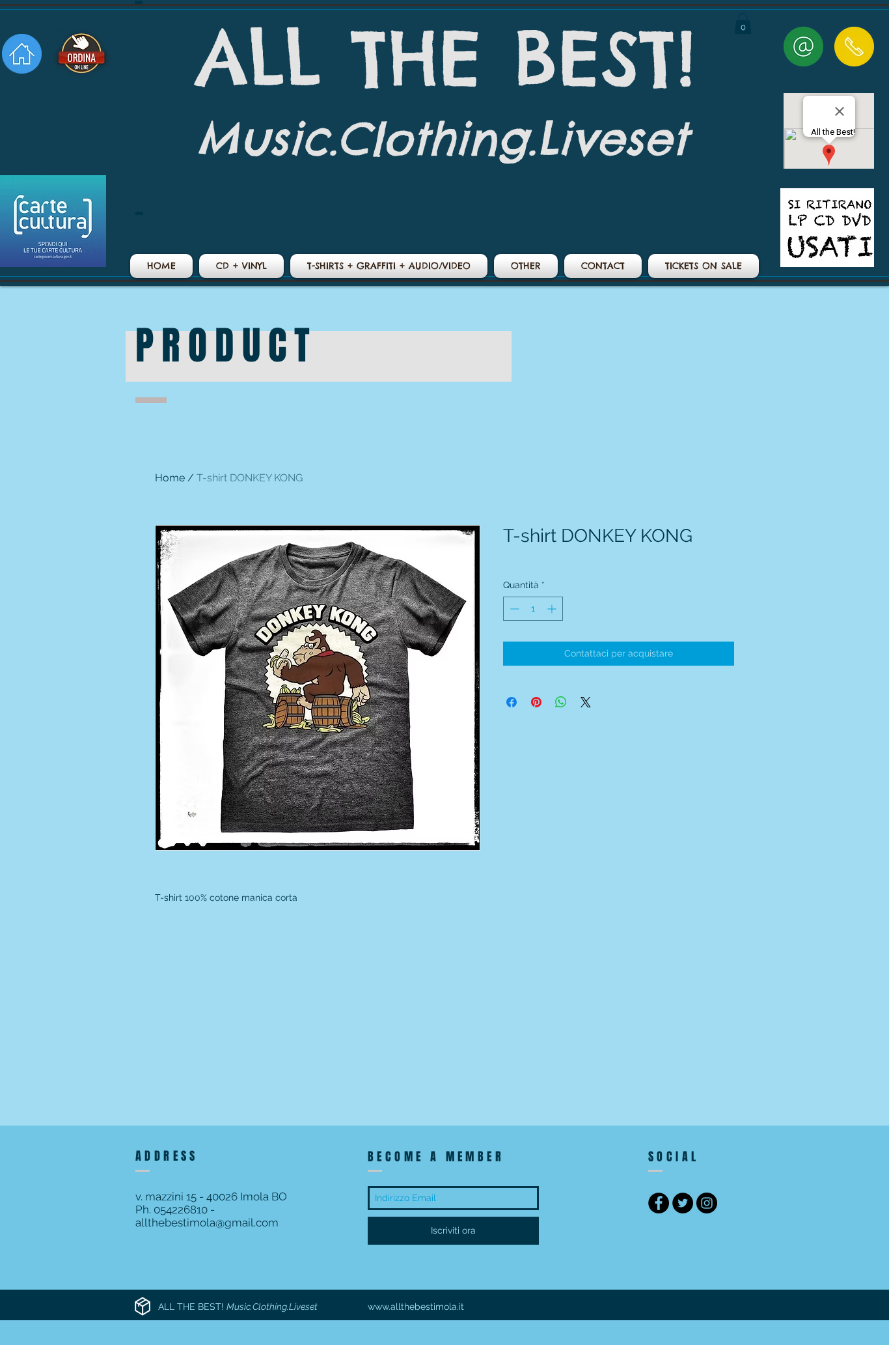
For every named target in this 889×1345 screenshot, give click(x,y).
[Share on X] (586, 702)
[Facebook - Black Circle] (658, 1203)
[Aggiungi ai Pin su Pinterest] (536, 702)
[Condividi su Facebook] (511, 702)
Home (170, 478)
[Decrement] (513, 608)
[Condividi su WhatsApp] (561, 702)
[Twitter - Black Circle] (682, 1203)
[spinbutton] (533, 608)
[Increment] (553, 608)
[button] (743, 23)
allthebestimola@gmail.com (207, 1222)
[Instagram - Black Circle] (706, 1203)
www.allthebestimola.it (416, 1306)
